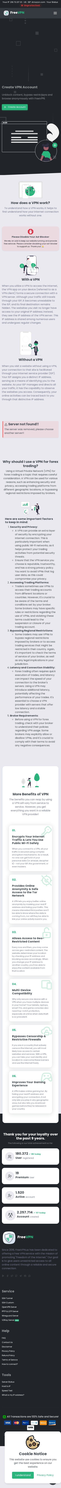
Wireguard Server (10, 1315)
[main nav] (55, 13)
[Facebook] (7, 1276)
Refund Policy (8, 1355)
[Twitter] (12, 1276)
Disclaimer (7, 1346)
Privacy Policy (45, 1475)
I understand (23, 1475)
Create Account (16, 107)
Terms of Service (10, 1359)
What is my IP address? (13, 1395)
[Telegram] (20, 1276)
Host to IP (6, 1386)
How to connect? (10, 1364)
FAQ (3, 1338)
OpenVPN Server (9, 1307)
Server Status (8, 1382)
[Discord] (25, 1276)
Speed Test (7, 1390)
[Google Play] (3, 1276)
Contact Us (7, 1342)
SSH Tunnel (7, 1298)
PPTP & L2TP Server (10, 1311)
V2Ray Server (10, 1320)
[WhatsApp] (29, 1276)
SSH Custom (8, 1302)
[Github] (16, 1276)
